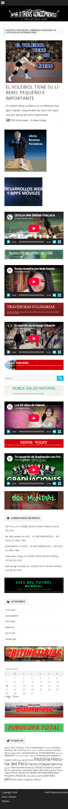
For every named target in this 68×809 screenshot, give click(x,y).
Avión (29, 750)
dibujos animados (22, 756)
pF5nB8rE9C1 (12, 546)
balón (34, 750)
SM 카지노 (10, 526)
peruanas (18, 779)
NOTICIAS (10, 633)
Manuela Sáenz (31, 770)
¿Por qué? (10, 609)
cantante (48, 750)
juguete (7, 768)
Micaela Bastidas (48, 772)
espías (8, 759)
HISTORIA (10, 621)
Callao (40, 750)
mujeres (9, 775)
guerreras (28, 759)
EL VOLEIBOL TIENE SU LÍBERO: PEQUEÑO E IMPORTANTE (33, 92)
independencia (50, 764)
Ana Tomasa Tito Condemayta (27, 747)
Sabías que (10, 638)
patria (40, 775)
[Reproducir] (8, 241)
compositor (15, 753)
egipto (32, 756)
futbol (15, 760)
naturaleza (31, 775)
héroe (33, 764)
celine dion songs (14, 556)
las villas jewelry (13, 536)
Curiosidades (11, 615)
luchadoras (48, 767)
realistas (28, 779)
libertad (15, 767)
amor (7, 747)
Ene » (16, 696)
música (20, 775)
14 (7, 685)
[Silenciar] (54, 241)
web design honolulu (15, 566)
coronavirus (47, 753)
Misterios (10, 627)
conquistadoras (29, 752)
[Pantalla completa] (59, 241)
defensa (59, 753)
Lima (37, 767)
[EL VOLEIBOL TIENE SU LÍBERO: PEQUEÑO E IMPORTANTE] (34, 62)
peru (8, 778)
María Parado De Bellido (24, 772)
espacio (55, 755)
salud (37, 779)
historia (42, 759)
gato (20, 760)
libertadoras (27, 767)
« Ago (7, 696)
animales (48, 748)
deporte (9, 755)
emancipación (43, 755)
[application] (34, 228)
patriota (49, 775)
